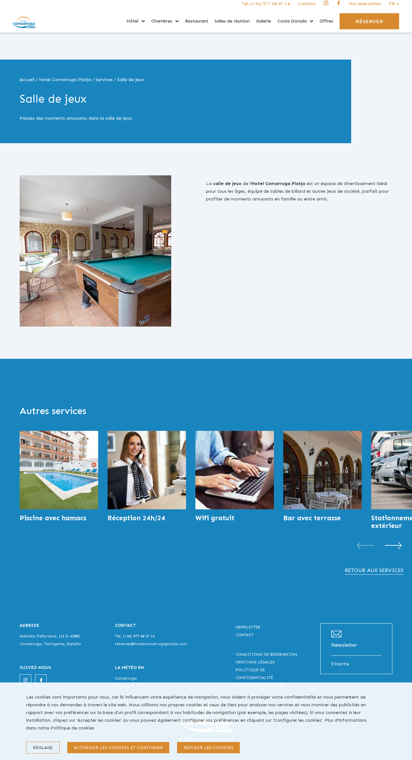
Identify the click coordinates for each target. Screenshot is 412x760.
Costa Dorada (292, 21)
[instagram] (326, 5)
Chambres (161, 21)
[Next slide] (393, 545)
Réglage (43, 747)
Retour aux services (374, 570)
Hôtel (132, 21)
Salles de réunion (232, 21)
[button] (143, 21)
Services (104, 79)
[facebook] (338, 5)
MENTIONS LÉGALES (255, 662)
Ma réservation (365, 3)
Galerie (263, 21)
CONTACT (245, 635)
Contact (307, 3)
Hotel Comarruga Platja (65, 79)
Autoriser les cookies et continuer (118, 747)
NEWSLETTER (248, 627)
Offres (326, 21)
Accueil (27, 79)
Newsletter (344, 645)
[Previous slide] (365, 545)
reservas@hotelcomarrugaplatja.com (151, 644)
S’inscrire (340, 664)
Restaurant (196, 21)
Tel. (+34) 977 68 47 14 (265, 3)
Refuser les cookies (208, 747)
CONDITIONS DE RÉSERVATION (266, 654)
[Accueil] (24, 31)
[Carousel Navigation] (379, 545)
